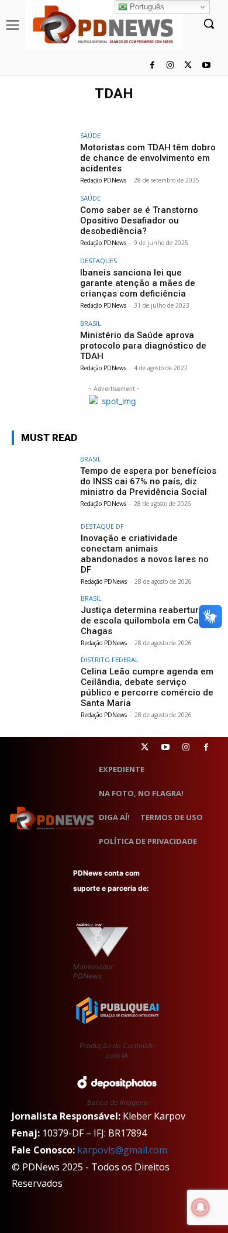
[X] (188, 66)
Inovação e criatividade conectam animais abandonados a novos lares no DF (145, 554)
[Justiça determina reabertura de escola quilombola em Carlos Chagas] (42, 618)
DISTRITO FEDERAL (110, 659)
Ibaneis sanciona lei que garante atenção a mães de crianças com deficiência (137, 283)
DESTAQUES (98, 260)
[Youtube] (206, 66)
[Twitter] (144, 747)
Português (145, 6)
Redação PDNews (103, 180)
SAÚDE (90, 135)
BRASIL (90, 323)
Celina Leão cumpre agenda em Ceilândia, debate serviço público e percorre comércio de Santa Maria (147, 687)
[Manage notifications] (200, 1207)
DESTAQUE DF (102, 526)
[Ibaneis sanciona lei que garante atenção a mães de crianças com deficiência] (42, 280)
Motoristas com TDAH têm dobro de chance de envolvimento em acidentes (148, 158)
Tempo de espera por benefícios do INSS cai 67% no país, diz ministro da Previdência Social (148, 481)
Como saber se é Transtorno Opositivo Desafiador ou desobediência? (139, 220)
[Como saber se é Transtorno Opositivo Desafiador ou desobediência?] (42, 218)
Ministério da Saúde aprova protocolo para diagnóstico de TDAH (143, 345)
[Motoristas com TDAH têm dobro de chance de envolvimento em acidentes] (42, 155)
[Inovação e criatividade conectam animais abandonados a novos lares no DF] (42, 546)
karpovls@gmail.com (122, 1150)
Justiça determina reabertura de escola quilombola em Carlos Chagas (148, 620)
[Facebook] (152, 66)
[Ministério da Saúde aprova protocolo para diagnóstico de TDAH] (42, 343)
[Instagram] (170, 66)
